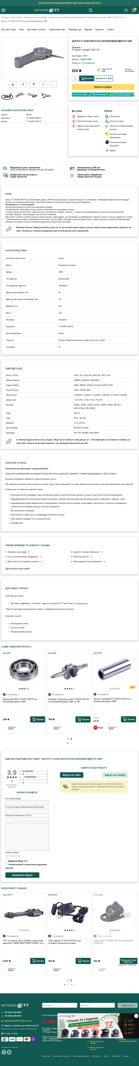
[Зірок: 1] (73, 47)
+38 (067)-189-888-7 (13, 1012)
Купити (89, 78)
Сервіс (110, 29)
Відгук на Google (115, 775)
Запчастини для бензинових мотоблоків (66, 17)
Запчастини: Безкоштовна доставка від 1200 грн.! (69, 3)
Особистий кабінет (126, 10)
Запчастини (16, 17)
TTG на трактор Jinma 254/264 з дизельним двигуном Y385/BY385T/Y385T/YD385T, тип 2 (23, 941)
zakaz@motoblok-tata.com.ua (17, 1021)
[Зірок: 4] (79, 47)
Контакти (96, 1056)
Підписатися (128, 1005)
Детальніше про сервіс (17, 568)
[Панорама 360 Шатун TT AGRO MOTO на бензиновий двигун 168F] (7, 96)
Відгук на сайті (72, 775)
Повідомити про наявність (128, 961)
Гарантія (99, 29)
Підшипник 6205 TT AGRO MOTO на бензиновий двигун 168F (20, 700)
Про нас (46, 1056)
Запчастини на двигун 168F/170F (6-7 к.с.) (105, 17)
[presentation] (68, 738)
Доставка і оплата (36, 29)
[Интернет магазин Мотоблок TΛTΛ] (47, 10)
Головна (5, 17)
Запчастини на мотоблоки (35, 17)
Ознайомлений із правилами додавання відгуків (26, 866)
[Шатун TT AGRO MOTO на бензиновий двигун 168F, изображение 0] (20, 95)
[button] (68, 743)
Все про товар (8, 29)
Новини (115, 1056)
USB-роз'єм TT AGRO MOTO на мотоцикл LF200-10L (113, 941)
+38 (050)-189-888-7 (13, 1016)
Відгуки (88, 29)
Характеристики (57, 29)
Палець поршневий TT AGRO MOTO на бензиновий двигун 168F (112, 700)
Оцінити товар (12, 852)
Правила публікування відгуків (127, 1040)
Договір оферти (81, 1056)
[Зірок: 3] (77, 47)
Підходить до (74, 29)
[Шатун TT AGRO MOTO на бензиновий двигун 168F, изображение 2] (46, 95)
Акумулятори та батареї (97, 1042)
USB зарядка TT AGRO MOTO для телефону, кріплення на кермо (64, 941)
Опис (21, 29)
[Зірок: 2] (75, 47)
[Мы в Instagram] (4, 1052)
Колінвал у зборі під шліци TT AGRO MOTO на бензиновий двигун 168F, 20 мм (68, 700)
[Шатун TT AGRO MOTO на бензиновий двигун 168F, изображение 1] (33, 95)
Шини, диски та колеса (97, 1048)
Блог (106, 1056)
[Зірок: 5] (81, 47)
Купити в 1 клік (104, 78)
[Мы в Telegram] (9, 1052)
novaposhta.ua (81, 603)
